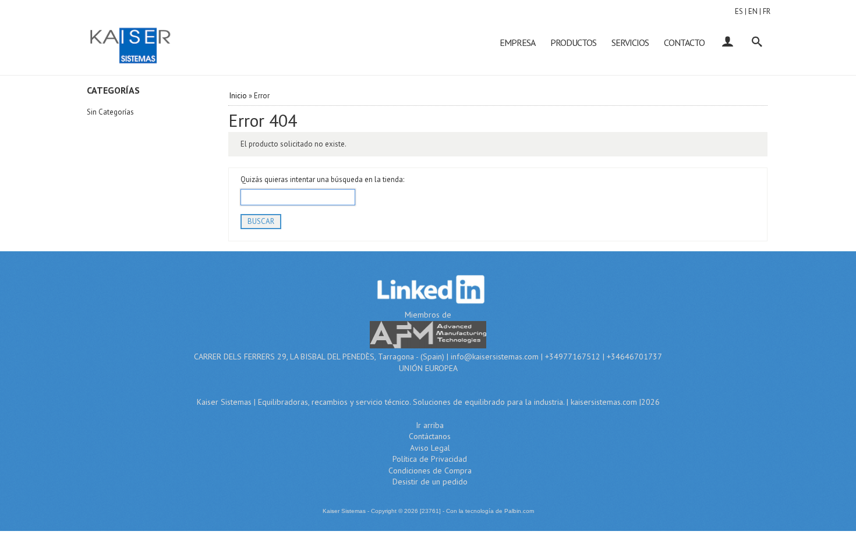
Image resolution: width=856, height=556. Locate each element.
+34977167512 (572, 356)
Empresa (517, 42)
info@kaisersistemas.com (495, 356)
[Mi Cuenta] (727, 42)
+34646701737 (634, 356)
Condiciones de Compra (430, 470)
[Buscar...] (757, 42)
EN (753, 11)
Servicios (630, 42)
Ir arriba (430, 425)
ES (739, 11)
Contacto (684, 42)
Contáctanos (430, 436)
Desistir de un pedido (430, 481)
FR (766, 11)
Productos (573, 42)
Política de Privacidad (429, 459)
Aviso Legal (430, 448)
